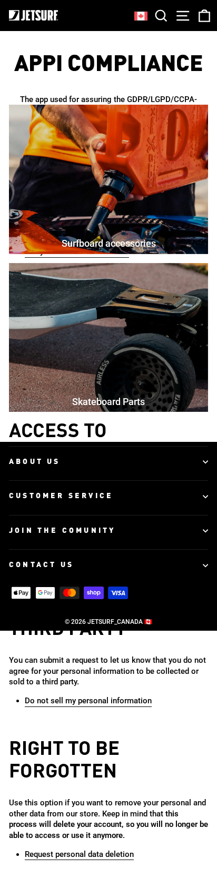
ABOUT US (35, 462)
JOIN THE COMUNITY (62, 530)
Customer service (61, 496)
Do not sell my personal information (88, 700)
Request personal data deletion (79, 854)
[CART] (202, 15)
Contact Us (41, 565)
